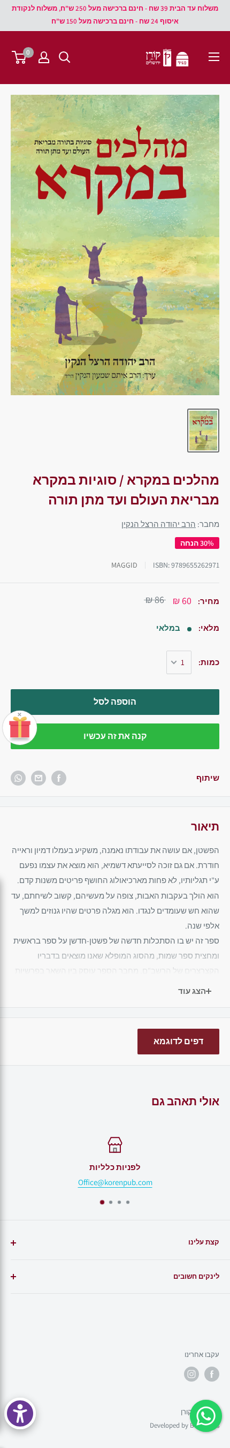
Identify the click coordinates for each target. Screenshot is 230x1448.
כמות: (208, 662)
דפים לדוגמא (178, 1041)
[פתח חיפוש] (65, 57)
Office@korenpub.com (115, 1182)
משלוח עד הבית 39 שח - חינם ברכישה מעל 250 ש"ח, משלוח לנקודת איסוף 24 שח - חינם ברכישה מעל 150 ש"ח (115, 15)
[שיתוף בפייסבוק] (58, 778)
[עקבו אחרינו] (211, 1374)
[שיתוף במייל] (38, 778)
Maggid (124, 565)
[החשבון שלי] (44, 57)
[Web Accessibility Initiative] (20, 1413)
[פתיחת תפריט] (214, 56)
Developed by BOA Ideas (184, 1425)
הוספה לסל (115, 701)
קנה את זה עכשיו (115, 736)
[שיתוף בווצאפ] (18, 778)
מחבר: (170, 524)
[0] (19, 57)
